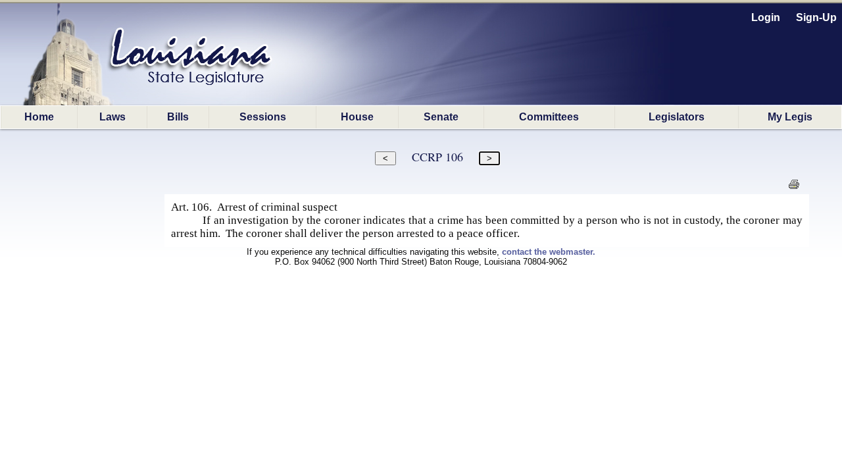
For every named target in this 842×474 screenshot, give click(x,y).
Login (765, 17)
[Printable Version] (793, 188)
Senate (441, 116)
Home (39, 116)
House (357, 116)
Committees (549, 116)
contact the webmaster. (548, 252)
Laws (112, 116)
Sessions (262, 116)
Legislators (677, 116)
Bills (178, 116)
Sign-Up (816, 17)
